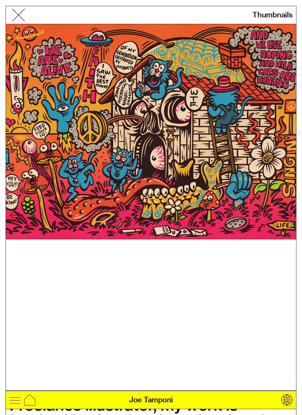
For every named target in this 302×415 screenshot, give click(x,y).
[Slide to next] (285, 215)
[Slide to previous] (16, 215)
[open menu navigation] (15, 400)
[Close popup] (18, 15)
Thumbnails (272, 15)
